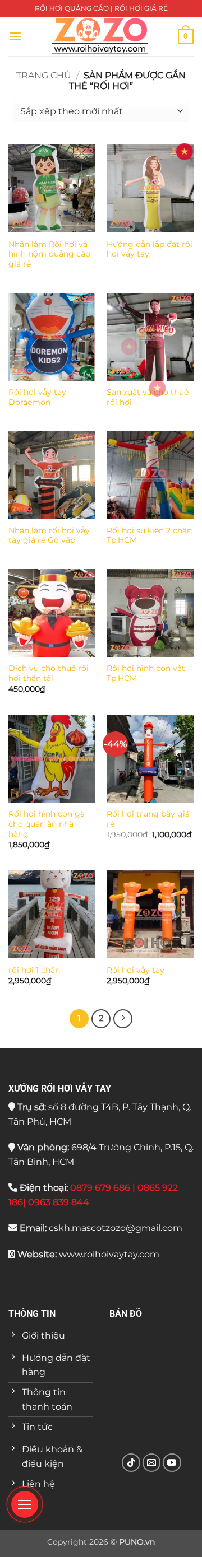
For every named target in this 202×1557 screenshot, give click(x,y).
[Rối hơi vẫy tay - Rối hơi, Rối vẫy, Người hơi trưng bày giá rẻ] (99, 36)
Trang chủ (43, 75)
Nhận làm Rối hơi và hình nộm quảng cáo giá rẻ (49, 254)
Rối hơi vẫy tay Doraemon (37, 397)
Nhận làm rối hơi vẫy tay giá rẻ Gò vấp (49, 535)
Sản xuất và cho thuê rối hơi (148, 397)
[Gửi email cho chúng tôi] (152, 1462)
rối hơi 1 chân (34, 970)
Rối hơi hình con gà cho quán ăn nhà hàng (46, 823)
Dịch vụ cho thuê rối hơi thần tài (48, 673)
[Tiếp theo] (122, 1018)
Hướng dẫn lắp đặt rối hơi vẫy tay (149, 249)
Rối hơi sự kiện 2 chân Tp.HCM (149, 535)
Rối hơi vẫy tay (135, 970)
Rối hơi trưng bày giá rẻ (148, 818)
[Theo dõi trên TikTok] (131, 1462)
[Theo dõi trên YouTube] (172, 1462)
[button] (15, 36)
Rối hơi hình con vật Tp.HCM (146, 673)
